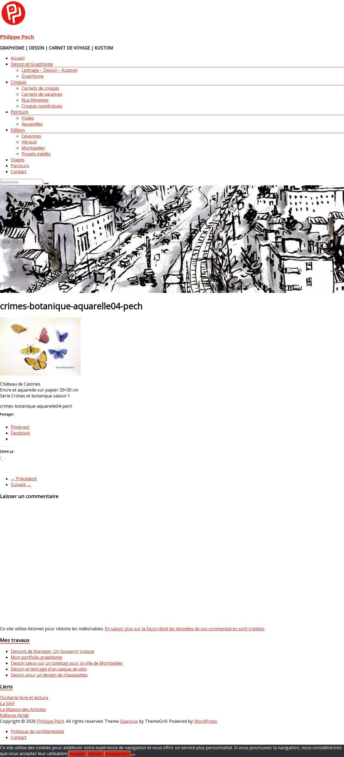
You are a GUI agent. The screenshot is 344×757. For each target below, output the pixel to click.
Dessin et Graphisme (32, 64)
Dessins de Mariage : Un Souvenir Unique (52, 651)
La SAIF (7, 703)
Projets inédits (36, 154)
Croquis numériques (42, 106)
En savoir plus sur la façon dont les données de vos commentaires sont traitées (184, 629)
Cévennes (31, 136)
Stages (17, 160)
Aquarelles (32, 124)
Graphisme (33, 76)
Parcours (20, 166)
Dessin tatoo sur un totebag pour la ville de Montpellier (67, 663)
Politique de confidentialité (37, 731)
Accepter (77, 753)
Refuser (95, 753)
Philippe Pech (17, 37)
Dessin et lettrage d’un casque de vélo (49, 669)
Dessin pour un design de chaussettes (49, 675)
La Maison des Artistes (23, 709)
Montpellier (33, 148)
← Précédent (24, 479)
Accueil (17, 58)
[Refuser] (133, 755)
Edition (18, 130)
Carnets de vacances (42, 94)
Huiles (28, 118)
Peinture (19, 112)
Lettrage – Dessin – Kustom (49, 70)
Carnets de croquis (40, 88)
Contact (18, 172)
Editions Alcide (14, 715)
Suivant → (21, 485)
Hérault (29, 142)
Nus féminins (35, 100)
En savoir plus (117, 753)
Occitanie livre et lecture (24, 698)
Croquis (18, 82)
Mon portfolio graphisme (36, 657)
